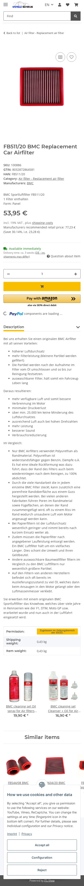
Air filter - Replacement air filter (41, 179)
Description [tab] (13, 327)
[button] (60, 4)
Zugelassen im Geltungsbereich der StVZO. (57, 631)
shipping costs (42, 223)
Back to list (13, 33)
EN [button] (47, 4)
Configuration (42, 857)
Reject (42, 870)
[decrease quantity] (8, 273)
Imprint (12, 834)
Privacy (27, 834)
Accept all (42, 845)
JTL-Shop (49, 880)
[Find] (76, 16)
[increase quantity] (75, 273)
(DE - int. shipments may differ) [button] (24, 254)
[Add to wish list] (71, 57)
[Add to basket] (6, 46)
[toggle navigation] (5, 2)
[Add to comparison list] (60, 57)
